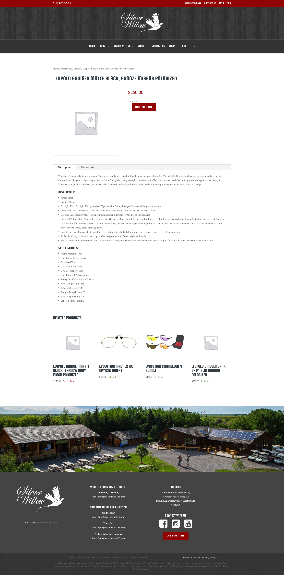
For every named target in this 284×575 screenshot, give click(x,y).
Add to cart (144, 107)
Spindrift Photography (46, 522)
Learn (141, 46)
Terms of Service (191, 557)
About (102, 46)
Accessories (66, 68)
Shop (172, 46)
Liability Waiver (193, 3)
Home (92, 46)
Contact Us (210, 3)
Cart (185, 46)
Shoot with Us (122, 46)
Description (64, 167)
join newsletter (175, 535)
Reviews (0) (88, 167)
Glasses (77, 68)
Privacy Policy (208, 557)
